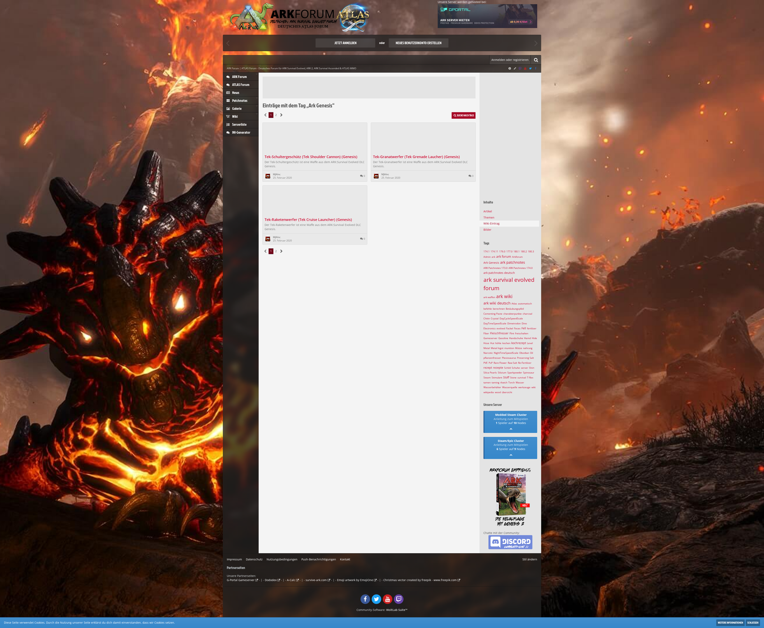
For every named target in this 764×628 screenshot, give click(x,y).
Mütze (518, 348)
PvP (491, 363)
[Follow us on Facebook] (535, 68)
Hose (486, 343)
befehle (487, 308)
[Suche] (536, 59)
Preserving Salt (525, 358)
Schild (507, 367)
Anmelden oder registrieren (510, 60)
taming (495, 382)
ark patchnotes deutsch (499, 273)
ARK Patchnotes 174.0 (521, 268)
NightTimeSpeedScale (506, 353)
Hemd (527, 338)
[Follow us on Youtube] (525, 68)
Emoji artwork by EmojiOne (355, 580)
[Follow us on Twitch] (520, 68)
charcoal (527, 313)
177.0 (509, 251)
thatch (503, 382)
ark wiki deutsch (497, 303)
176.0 (502, 251)
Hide (534, 338)
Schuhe (516, 367)
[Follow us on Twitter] (530, 68)
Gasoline (503, 338)
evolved (501, 328)
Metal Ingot (497, 348)
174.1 (486, 251)
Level (530, 343)
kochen (506, 343)
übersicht (507, 392)
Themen (488, 217)
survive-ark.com (316, 580)
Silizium (502, 372)
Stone (513, 377)
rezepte (498, 367)
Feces (517, 328)
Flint (512, 333)
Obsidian (524, 353)
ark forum (503, 256)
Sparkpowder (514, 372)
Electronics (489, 328)
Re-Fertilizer (524, 363)
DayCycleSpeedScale (511, 318)
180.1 (517, 251)
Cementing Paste (492, 313)
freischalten (521, 333)
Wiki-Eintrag (491, 223)
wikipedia (488, 392)
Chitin (486, 318)
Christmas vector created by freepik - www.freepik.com (420, 580)
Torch (511, 382)
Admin (487, 257)
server (524, 367)
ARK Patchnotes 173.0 (495, 268)
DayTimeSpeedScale (494, 323)
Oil (531, 353)
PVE (485, 363)
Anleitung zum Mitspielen (511, 419)
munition (509, 348)
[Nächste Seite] (281, 115)
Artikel (487, 211)
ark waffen (489, 297)
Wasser (520, 382)
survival (521, 377)
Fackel (509, 328)
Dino (524, 323)
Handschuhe (516, 338)
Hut (492, 343)
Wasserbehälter (492, 387)
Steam (487, 377)
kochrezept (518, 343)
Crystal (495, 318)
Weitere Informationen (730, 622)
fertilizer (531, 328)
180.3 (531, 251)
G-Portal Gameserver (240, 580)
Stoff (506, 377)
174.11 (494, 251)
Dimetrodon (514, 323)
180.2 (524, 251)
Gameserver (490, 338)
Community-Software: (382, 610)
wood (498, 392)
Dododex (271, 580)
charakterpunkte (512, 313)
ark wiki (504, 296)
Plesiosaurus (509, 358)
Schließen (752, 622)
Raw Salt (512, 363)
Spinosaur (528, 372)
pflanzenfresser (492, 358)
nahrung (527, 348)
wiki (533, 387)
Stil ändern (529, 559)
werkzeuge (524, 387)
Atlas (514, 303)
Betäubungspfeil (515, 308)
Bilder (487, 229)
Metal (486, 348)
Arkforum (517, 257)
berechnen (499, 308)
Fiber (486, 333)
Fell (523, 328)
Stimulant (497, 377)
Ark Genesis (491, 262)
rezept (487, 367)
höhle (498, 343)
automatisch (525, 303)
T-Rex (530, 377)
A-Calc (291, 580)
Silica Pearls (490, 372)
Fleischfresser (499, 333)
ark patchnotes (512, 262)
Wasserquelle (509, 387)
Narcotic (488, 353)
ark (493, 257)
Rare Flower (500, 363)
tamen (487, 382)
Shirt (531, 367)
